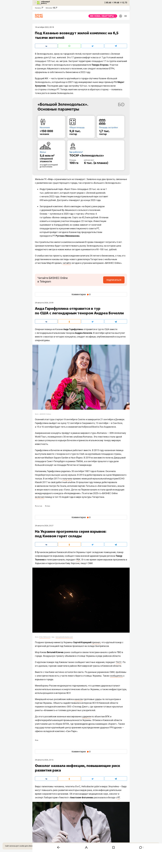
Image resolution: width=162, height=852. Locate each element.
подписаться (113, 279)
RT (118, 797)
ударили (86, 716)
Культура (38, 506)
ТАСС (119, 662)
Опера (47, 506)
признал (96, 642)
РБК (78, 559)
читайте (67, 263)
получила (67, 478)
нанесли (78, 699)
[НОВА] (102, 16)
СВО (36, 740)
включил (39, 497)
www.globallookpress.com (64, 637)
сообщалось (116, 675)
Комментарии (81, 294)
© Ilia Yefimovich (44, 637)
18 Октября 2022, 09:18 (44, 27)
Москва (49, 8)
